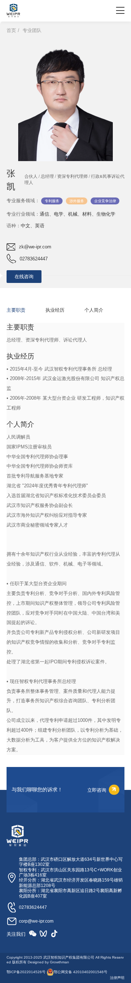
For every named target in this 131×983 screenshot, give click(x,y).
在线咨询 (24, 276)
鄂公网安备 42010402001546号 (80, 972)
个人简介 (93, 309)
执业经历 (54, 309)
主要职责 (16, 309)
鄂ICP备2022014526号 (26, 972)
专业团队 (32, 30)
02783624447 (33, 907)
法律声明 (117, 978)
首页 (11, 30)
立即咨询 (96, 789)
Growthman (59, 962)
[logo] (13, 10)
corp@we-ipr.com (36, 921)
